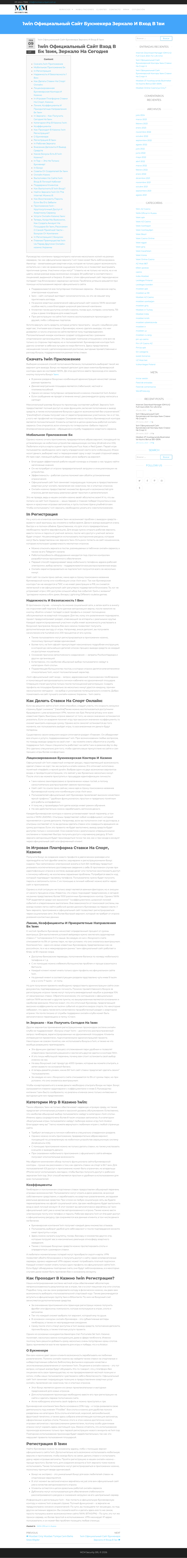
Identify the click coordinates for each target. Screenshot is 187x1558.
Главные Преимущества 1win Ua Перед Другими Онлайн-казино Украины (49, 244)
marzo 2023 (141, 119)
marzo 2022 (141, 165)
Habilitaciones (85, 9)
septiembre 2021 (143, 191)
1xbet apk (140, 217)
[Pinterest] (154, 480)
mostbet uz (141, 331)
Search (154, 450)
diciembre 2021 (143, 178)
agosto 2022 (141, 144)
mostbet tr (141, 326)
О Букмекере (41, 136)
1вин (56, 374)
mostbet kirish (142, 318)
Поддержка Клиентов (46, 185)
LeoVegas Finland (144, 280)
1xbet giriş (140, 247)
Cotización (138, 9)
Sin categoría (142, 352)
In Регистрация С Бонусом (48, 237)
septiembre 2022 (144, 140)
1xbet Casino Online (145, 238)
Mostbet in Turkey (144, 310)
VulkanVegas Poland (145, 364)
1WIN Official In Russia (46, 1526)
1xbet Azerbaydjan (144, 230)
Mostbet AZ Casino (145, 297)
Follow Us (154, 465)
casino (139, 272)
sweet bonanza (143, 356)
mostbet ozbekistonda (146, 322)
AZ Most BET (142, 263)
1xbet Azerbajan (143, 226)
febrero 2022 (142, 170)
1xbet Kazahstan (143, 251)
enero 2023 (141, 128)
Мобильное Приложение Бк (49, 67)
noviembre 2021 (143, 182)
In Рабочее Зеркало (45, 143)
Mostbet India (142, 314)
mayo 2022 (141, 157)
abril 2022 (140, 161)
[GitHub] (162, 480)
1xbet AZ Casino (143, 221)
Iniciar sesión (142, 378)
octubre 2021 (142, 186)
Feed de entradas (144, 382)
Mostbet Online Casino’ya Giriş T (151, 88)
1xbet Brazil (141, 234)
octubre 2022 (142, 136)
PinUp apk (141, 347)
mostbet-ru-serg (144, 335)
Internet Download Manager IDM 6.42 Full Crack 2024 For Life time (153, 405)
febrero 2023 (142, 123)
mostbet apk (142, 289)
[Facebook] (147, 480)
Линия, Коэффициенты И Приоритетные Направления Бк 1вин (50, 109)
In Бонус (38, 168)
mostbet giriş (142, 305)
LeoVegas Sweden (144, 284)
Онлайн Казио (42, 174)
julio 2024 (140, 115)
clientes (101, 9)
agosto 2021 (141, 195)
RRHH (126, 9)
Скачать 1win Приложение (48, 64)
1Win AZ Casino (143, 209)
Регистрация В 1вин (45, 140)
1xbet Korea (141, 255)
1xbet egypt (141, 242)
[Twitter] (139, 480)
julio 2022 (140, 149)
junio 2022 (140, 153)
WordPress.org (143, 391)
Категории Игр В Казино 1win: (50, 122)
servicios (64, 9)
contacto (115, 9)
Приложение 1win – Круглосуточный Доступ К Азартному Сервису (48, 209)
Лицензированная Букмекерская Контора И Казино (48, 91)
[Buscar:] (154, 38)
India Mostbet (142, 276)
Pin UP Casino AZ (144, 343)
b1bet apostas (142, 268)
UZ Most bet (141, 360)
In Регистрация (42, 71)
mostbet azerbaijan (145, 301)
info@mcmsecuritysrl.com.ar (42, 2)
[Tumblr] (139, 488)
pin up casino (142, 339)
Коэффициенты (42, 126)
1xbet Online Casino (145, 259)
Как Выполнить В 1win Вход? (50, 188)
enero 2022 (141, 174)
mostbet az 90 (142, 293)
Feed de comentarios (146, 387)
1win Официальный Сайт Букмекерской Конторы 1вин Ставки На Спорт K (153, 63)
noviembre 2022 (143, 132)
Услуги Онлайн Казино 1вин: (49, 216)
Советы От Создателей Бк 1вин (51, 171)
